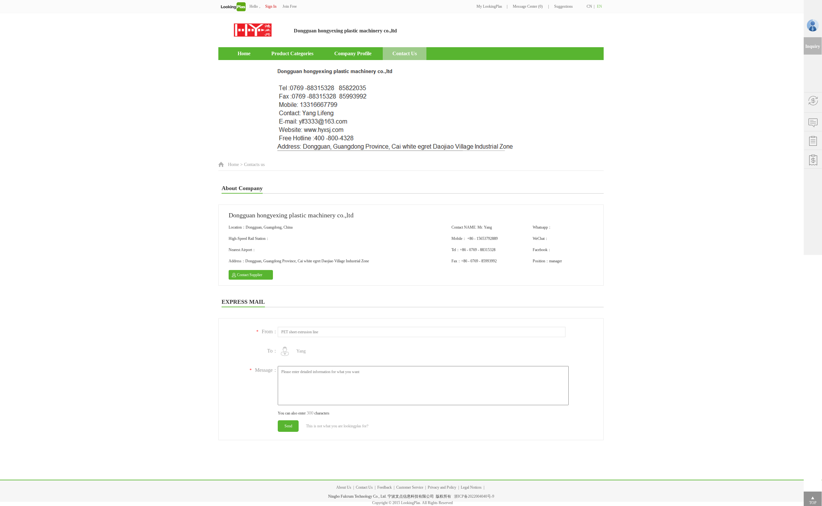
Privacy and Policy (442, 487)
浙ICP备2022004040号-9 (474, 496)
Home (244, 53)
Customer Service (409, 487)
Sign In (270, 6)
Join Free (290, 6)
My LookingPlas (489, 6)
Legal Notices (471, 487)
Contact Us (404, 53)
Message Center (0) (528, 6)
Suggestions (563, 6)
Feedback (384, 487)
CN (589, 6)
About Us (343, 487)
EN (599, 6)
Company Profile (353, 53)
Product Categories (292, 53)
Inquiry (812, 46)
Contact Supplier (249, 275)
